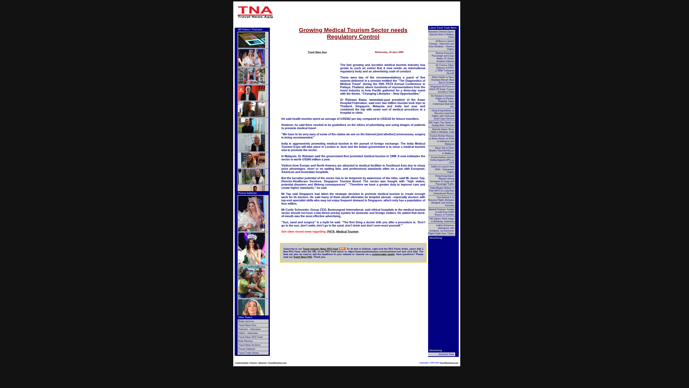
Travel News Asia (317, 52)
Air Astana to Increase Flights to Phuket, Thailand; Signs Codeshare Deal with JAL (442, 101)
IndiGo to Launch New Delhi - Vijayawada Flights (442, 169)
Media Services (246, 321)
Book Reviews (245, 341)
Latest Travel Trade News (443, 27)
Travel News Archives (249, 345)
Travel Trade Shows (248, 353)
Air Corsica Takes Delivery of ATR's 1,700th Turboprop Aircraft (444, 69)
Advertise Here (446, 354)
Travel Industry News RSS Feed (320, 249)
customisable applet (383, 254)
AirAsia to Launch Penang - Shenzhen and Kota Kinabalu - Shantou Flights (441, 45)
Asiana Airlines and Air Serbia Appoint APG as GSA (442, 160)
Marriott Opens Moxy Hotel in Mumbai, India (442, 130)
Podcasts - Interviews (249, 329)
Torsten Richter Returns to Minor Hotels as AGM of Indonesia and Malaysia (441, 140)
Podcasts (257, 29)
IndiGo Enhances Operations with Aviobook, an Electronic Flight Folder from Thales (441, 229)
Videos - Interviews (248, 333)
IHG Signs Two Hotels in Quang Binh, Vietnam (441, 124)
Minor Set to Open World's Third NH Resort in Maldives (441, 151)
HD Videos (244, 29)
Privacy (253, 363)
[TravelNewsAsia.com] (255, 17)
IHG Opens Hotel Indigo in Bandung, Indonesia (441, 220)
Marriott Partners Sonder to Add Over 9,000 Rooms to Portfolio (441, 212)
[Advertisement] (353, 12)
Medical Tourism (347, 231)
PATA (331, 231)
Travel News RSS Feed (250, 337)
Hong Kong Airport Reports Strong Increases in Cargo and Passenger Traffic (442, 180)
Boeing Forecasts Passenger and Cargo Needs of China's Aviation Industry (443, 57)
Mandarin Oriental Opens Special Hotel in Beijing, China (441, 34)
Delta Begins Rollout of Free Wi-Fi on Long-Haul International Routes (441, 191)
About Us (262, 363)
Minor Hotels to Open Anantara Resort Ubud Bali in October (442, 80)
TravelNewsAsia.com (277, 363)
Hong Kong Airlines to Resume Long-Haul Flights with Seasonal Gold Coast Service (443, 114)
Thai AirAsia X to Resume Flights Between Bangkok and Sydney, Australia (441, 201)
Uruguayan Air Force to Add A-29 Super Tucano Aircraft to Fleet (441, 89)
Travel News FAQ (302, 257)
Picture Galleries (247, 193)
